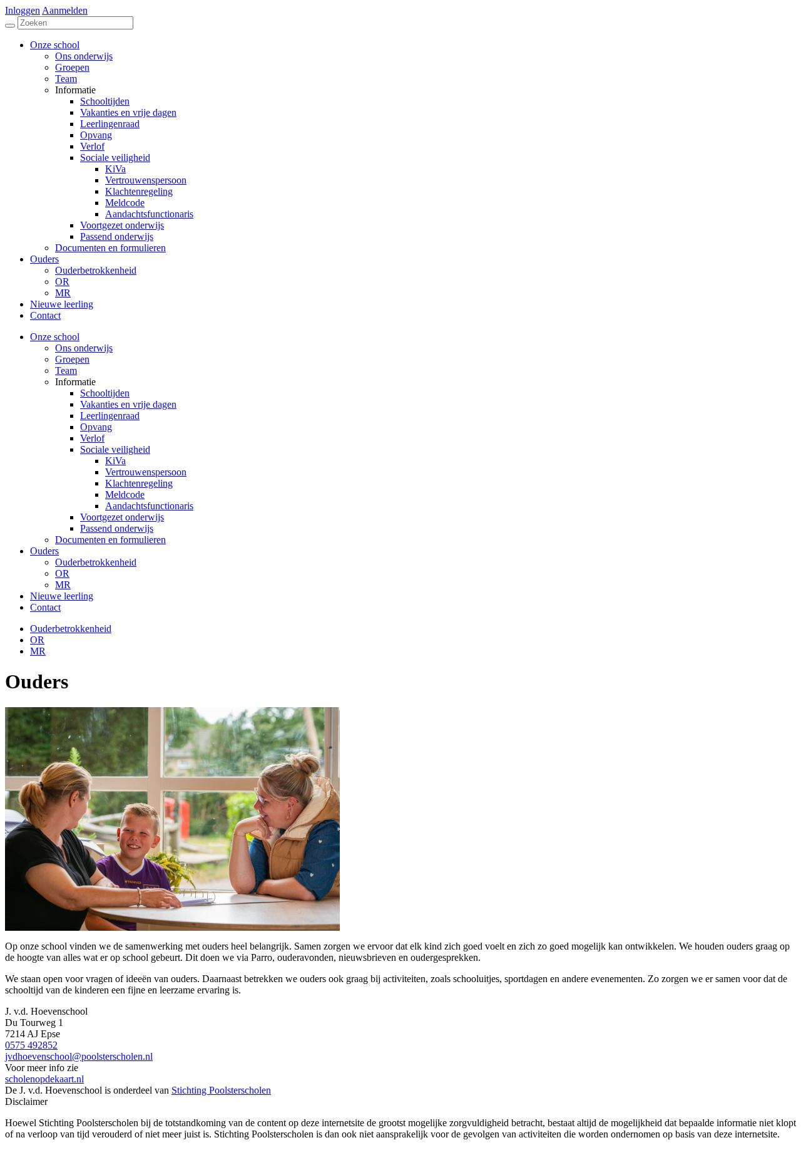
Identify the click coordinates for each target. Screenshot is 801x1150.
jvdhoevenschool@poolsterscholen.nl (79, 1056)
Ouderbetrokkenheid (95, 562)
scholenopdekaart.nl (44, 1079)
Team (66, 370)
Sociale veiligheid (115, 449)
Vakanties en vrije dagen (128, 404)
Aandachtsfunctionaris (149, 505)
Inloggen (22, 10)
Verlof (92, 438)
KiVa (115, 460)
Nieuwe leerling (61, 596)
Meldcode (125, 494)
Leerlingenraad (110, 415)
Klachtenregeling (139, 483)
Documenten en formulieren (110, 539)
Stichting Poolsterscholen (221, 1090)
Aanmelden (65, 10)
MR (63, 584)
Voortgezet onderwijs (122, 517)
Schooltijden (105, 393)
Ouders (44, 551)
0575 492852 (31, 1045)
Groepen (72, 359)
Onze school (54, 336)
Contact (45, 607)
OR (62, 573)
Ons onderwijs (84, 348)
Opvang (96, 427)
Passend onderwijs (116, 528)
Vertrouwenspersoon (145, 472)
